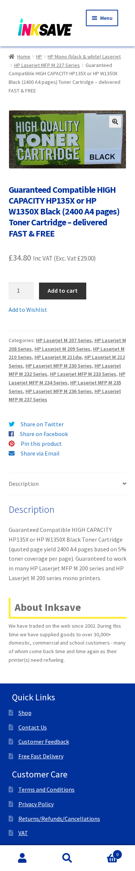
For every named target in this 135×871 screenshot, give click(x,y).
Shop (25, 712)
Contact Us (32, 727)
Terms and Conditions (46, 789)
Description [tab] (24, 483)
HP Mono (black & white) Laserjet (84, 56)
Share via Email (40, 453)
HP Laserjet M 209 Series (62, 348)
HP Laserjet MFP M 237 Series (47, 65)
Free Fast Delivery (40, 756)
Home (23, 56)
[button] (115, 122)
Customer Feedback (43, 741)
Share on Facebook (44, 434)
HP (39, 56)
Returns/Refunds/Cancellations (59, 818)
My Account (22, 858)
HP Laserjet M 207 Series (64, 340)
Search (67, 858)
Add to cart (63, 290)
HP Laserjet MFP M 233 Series (83, 374)
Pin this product (41, 443)
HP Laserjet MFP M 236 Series (59, 391)
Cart (104, 851)
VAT (23, 833)
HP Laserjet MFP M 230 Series (59, 365)
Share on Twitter (42, 424)
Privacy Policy (36, 804)
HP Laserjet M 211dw (58, 357)
